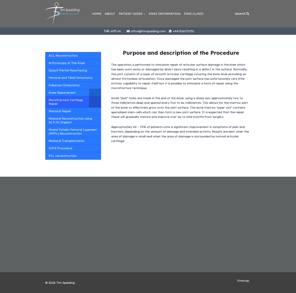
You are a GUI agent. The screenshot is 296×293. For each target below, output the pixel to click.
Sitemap (243, 280)
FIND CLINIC (194, 13)
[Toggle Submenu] (95, 92)
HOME (96, 13)
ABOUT (110, 13)
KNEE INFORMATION (165, 13)
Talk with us (112, 31)
